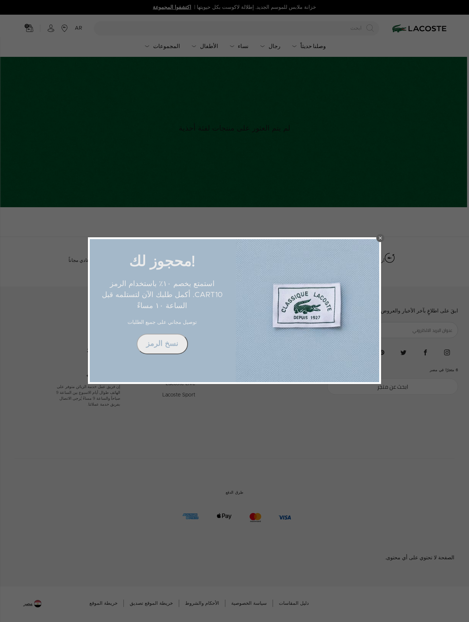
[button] (380, 238)
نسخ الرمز (162, 343)
